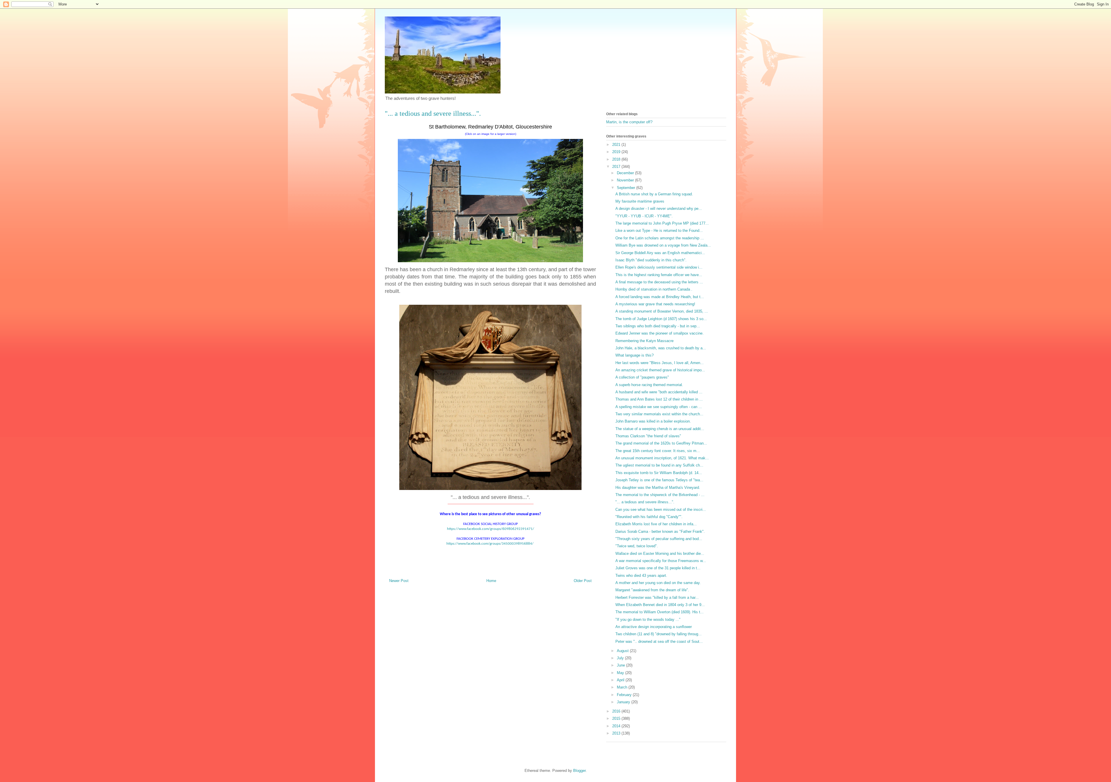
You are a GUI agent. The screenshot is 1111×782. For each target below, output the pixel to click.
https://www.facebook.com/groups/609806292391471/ (490, 529)
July (621, 658)
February (625, 695)
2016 (616, 711)
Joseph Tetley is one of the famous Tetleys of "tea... (659, 480)
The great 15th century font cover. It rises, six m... (657, 451)
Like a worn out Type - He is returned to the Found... (659, 230)
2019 (616, 152)
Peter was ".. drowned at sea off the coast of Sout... (659, 641)
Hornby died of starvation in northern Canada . (653, 289)
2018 (616, 159)
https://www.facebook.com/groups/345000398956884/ (490, 544)
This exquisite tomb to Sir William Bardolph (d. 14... (658, 473)
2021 (616, 144)
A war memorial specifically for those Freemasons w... (660, 561)
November (626, 180)
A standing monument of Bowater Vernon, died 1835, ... (661, 311)
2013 (616, 733)
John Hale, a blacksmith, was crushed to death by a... (660, 348)
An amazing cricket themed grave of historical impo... (660, 370)
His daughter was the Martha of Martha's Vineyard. (657, 487)
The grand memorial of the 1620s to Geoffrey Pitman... (661, 443)
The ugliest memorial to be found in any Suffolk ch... (659, 465)
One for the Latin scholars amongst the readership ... (659, 238)
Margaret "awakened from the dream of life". (652, 590)
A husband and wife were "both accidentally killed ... (658, 392)
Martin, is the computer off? (629, 122)
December (626, 173)
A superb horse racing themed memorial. (649, 385)
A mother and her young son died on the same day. (658, 583)
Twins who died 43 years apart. (641, 575)
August (623, 651)
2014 (616, 726)
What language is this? (634, 355)
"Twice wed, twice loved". (636, 546)
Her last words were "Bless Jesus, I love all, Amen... (659, 363)
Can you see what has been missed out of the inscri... (660, 509)
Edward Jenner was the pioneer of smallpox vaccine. (659, 333)
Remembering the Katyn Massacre (644, 341)
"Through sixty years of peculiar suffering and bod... (658, 539)
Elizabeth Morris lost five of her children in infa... (656, 524)
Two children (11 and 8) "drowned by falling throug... (658, 634)
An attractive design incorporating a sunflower (653, 627)
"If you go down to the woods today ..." (647, 619)
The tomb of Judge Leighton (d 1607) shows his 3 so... (661, 319)
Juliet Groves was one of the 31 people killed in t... (657, 568)
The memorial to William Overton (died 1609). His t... (659, 612)
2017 (616, 166)
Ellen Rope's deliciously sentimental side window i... (658, 267)
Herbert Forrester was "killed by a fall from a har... (657, 597)
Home (491, 581)
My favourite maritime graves (639, 201)
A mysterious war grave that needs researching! (655, 304)
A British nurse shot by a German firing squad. (654, 194)
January (624, 702)
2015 (616, 718)
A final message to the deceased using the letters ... (659, 282)
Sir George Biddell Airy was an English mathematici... (660, 253)
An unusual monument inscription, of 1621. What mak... (662, 458)
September (626, 188)
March (622, 687)
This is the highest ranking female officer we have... (658, 275)
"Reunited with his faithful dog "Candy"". (649, 517)
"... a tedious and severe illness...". (644, 502)
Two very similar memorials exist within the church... (659, 414)
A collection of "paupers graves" (642, 377)
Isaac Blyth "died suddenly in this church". (651, 260)
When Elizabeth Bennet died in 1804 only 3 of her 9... (660, 605)
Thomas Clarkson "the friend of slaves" (648, 436)
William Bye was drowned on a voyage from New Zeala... (663, 245)
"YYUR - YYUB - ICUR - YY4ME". (644, 216)
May (621, 673)
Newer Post (399, 581)
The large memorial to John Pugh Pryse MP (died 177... (662, 223)
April (621, 680)
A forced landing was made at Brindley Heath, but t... (659, 297)
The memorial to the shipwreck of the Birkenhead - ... (660, 495)
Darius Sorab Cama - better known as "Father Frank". (660, 531)
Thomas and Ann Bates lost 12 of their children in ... (659, 399)
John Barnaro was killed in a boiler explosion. (653, 421)
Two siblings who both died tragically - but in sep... (657, 326)
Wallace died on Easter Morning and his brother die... (659, 553)
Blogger (579, 770)
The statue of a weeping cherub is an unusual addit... (659, 429)
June (621, 665)
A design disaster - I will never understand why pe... (658, 208)
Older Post (583, 581)
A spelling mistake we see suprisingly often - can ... (658, 407)
